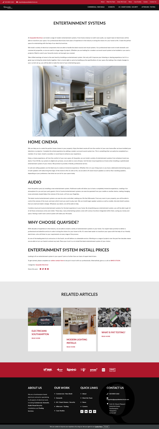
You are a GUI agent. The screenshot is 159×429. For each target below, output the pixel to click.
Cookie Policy (99, 426)
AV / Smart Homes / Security (128, 7)
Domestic (111, 7)
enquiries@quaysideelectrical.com (118, 399)
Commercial (38, 402)
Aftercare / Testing (148, 7)
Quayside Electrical (36, 38)
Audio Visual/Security (35, 405)
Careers (145, 2)
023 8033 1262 (114, 394)
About (102, 2)
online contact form (57, 260)
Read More (36, 338)
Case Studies (137, 2)
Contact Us (153, 2)
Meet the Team (111, 2)
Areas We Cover (121, 2)
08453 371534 (115, 260)
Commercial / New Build (96, 7)
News (130, 2)
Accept (106, 426)
